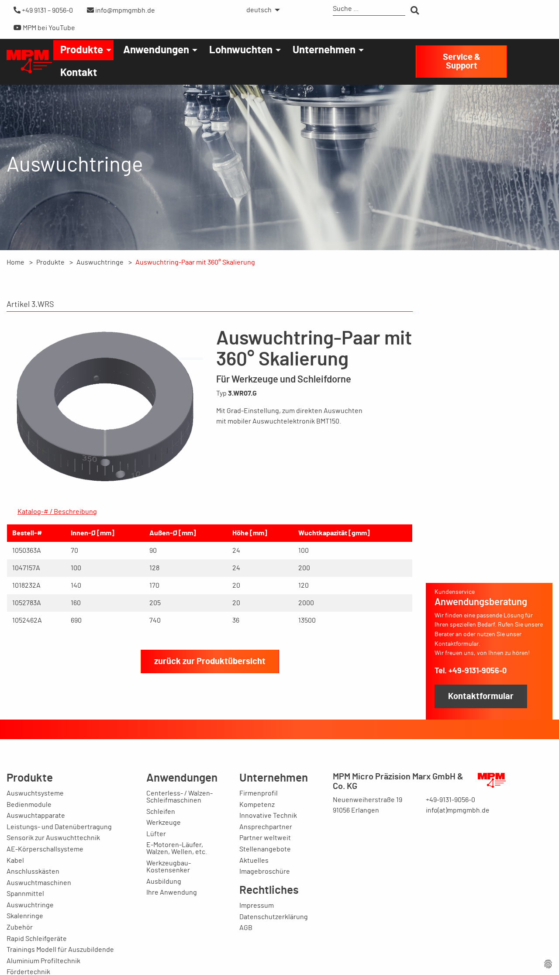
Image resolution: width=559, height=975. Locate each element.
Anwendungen (156, 50)
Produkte (81, 50)
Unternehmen (324, 50)
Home (15, 262)
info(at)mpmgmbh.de (458, 810)
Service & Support (461, 61)
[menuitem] (260, 10)
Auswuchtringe (100, 262)
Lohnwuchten (241, 50)
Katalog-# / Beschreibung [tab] (57, 511)
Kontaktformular (481, 696)
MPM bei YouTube (48, 27)
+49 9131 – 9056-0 (47, 10)
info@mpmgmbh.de (124, 10)
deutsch (259, 10)
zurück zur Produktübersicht (210, 661)
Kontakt (78, 73)
